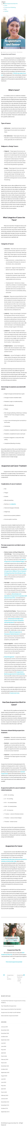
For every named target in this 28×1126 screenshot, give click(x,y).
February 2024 (4, 1059)
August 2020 (4, 1075)
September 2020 (5, 1072)
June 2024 (3, 1046)
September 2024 (5, 1039)
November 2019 (5, 1105)
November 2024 (5, 1033)
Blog (5, 9)
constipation (13, 504)
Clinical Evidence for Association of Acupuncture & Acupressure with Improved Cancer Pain (15, 596)
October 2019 (4, 1108)
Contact (6, 11)
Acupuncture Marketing (10, 7)
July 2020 (3, 1079)
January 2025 (4, 1026)
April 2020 (3, 1088)
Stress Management (9, 656)
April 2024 (3, 1052)
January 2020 (4, 1098)
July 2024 (3, 1043)
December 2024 (5, 1030)
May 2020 (3, 1085)
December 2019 (5, 1101)
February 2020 (4, 1095)
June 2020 (3, 1082)
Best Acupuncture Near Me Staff (9, 52)
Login (7, 1)
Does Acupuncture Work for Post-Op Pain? (11, 1009)
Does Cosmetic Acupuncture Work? (9, 1015)
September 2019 (5, 1111)
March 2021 (4, 1062)
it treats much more (14, 693)
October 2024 (4, 1036)
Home (5, 5)
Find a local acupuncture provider (14, 961)
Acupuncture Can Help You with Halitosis (10, 1012)
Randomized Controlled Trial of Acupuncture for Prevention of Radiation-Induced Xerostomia (14, 620)
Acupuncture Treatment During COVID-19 (20, 979)
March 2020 (4, 1092)
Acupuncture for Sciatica (10, 977)
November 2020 (5, 1066)
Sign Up (3, 1)
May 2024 (3, 1049)
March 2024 (4, 1056)
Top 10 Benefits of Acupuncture (8, 1006)
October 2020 (4, 1069)
